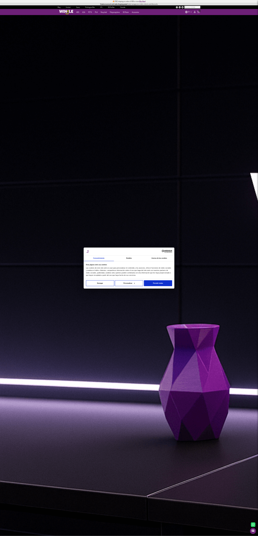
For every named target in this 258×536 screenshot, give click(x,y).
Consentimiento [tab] (98, 258)
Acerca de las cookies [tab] (159, 258)
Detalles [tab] (129, 258)
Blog (59, 7)
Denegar (100, 283)
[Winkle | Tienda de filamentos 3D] (66, 12)
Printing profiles (90, 7)
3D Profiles (111, 7)
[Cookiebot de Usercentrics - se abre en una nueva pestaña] (163, 251)
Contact (68, 7)
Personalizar (127, 283)
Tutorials (122, 7)
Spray (78, 7)
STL (101, 7)
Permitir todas (158, 283)
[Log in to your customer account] (195, 12)
